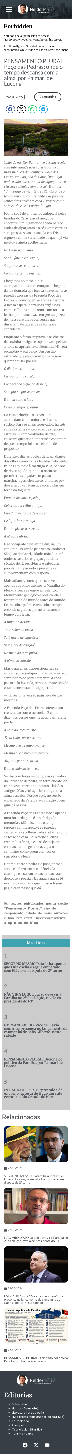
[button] (8, 9)
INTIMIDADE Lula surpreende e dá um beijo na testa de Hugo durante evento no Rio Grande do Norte (33, 1093)
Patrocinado (20, 1421)
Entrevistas (19, 1404)
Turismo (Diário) (23, 1434)
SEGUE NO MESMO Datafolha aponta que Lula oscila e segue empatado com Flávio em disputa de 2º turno (35, 967)
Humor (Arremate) (25, 1408)
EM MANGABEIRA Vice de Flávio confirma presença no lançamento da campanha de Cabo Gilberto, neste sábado (35, 1030)
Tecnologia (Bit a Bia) (27, 1429)
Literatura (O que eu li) (28, 1413)
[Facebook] (25, 1445)
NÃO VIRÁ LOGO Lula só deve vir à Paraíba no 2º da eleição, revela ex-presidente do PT (33, 997)
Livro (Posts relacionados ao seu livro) (38, 1417)
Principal (18, 1425)
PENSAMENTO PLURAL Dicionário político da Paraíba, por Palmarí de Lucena (33, 1062)
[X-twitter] (36, 1445)
